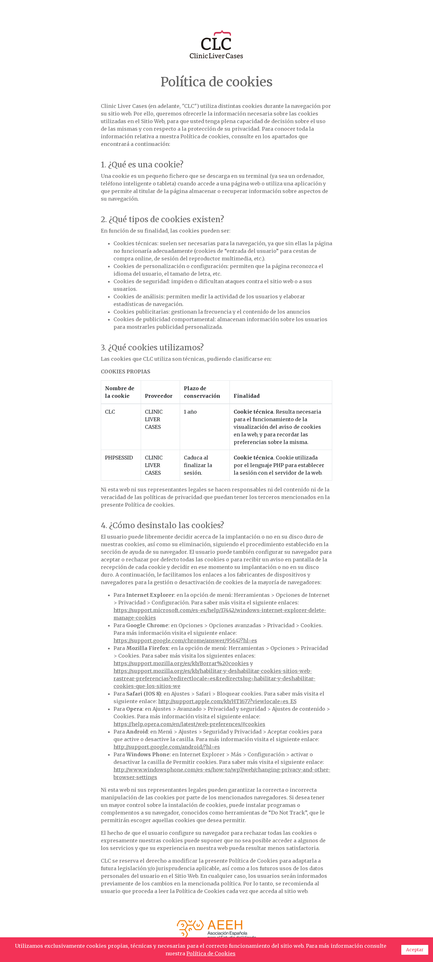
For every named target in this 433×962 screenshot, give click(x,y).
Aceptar (414, 950)
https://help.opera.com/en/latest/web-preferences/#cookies (189, 724)
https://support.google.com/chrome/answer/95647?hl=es (185, 640)
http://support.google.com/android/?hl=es (166, 747)
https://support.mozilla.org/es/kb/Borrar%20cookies (181, 663)
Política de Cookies (211, 953)
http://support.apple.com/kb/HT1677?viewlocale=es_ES (227, 701)
